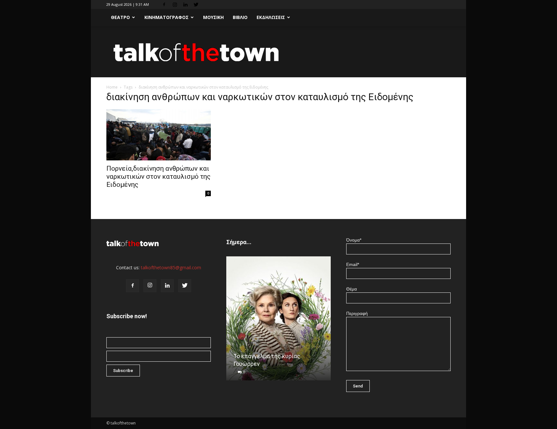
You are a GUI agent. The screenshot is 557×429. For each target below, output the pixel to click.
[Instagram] (175, 4)
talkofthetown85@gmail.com (171, 267)
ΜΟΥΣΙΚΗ (213, 17)
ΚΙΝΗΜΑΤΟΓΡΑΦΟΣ (166, 17)
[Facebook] (164, 4)
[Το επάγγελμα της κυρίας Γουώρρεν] (278, 320)
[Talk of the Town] (278, 52)
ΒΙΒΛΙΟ (240, 17)
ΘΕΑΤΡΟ (120, 17)
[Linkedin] (185, 4)
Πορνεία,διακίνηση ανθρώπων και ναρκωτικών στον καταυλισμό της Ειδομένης (158, 176)
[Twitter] (196, 4)
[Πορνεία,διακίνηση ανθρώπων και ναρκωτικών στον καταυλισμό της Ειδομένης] (158, 134)
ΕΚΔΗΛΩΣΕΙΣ (271, 17)
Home (112, 87)
